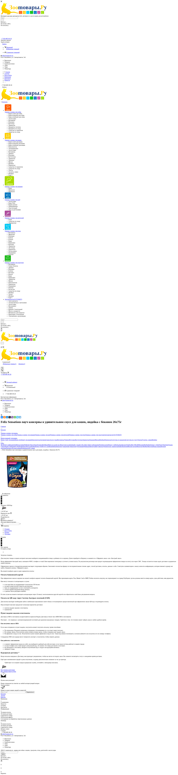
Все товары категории (8, 670)
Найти (3, 754)
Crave (68, 445)
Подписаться (30, 692)
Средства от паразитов (118, 440)
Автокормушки (45, 440)
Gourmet (105, 445)
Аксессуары (53, 440)
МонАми (150, 446)
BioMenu (45, 445)
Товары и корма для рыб (42, 435)
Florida (101, 445)
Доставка (7, 534)
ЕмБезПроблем (123, 446)
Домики (66, 440)
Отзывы (7, 529)
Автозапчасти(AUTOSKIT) (113, 435)
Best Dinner (33, 445)
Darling (72, 445)
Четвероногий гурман (28, 448)
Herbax (117, 445)
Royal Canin (45, 446)
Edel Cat (90, 445)
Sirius (57, 446)
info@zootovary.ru (7, 55)
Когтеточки (78, 440)
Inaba (120, 445)
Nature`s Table (154, 445)
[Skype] (17, 417)
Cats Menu (60, 445)
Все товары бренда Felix (8, 671)
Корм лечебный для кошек (23, 440)
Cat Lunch (54, 445)
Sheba (54, 446)
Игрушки (72, 440)
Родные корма (16, 448)
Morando (141, 445)
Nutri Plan (162, 445)
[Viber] (12, 417)
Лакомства (85, 440)
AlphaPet (23, 445)
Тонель (140, 440)
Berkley (28, 445)
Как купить (8, 530)
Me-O (133, 445)
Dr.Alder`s (85, 445)
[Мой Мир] (7, 417)
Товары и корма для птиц (77, 435)
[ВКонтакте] (2, 417)
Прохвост (9, 448)
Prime (12, 446)
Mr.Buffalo (147, 445)
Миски (97, 440)
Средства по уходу (132, 440)
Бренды (3, 697)
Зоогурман (62, 446)
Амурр (93, 446)
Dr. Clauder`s (78, 445)
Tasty (75, 446)
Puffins (33, 446)
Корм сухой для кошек (8, 440)
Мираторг (139, 446)
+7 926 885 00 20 (6, 38)
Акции (3, 695)
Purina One (38, 446)
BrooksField (13, 445)
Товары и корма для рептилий (59, 435)
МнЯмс (145, 446)
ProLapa (28, 446)
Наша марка (157, 446)
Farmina (39, 445)
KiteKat (129, 445)
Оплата (6, 532)
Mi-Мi (3, 445)
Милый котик (132, 446)
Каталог (3, 694)
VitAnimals (80, 446)
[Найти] (2, 20)
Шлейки (101, 440)
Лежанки (92, 440)
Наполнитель (36, 440)
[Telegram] (20, 417)
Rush (50, 446)
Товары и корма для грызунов (94, 435)
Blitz (49, 445)
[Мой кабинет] (1, 366)
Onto (166, 445)
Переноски (107, 440)
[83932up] (17, 492)
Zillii (89, 446)
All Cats (7, 445)
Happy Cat (111, 445)
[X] (10, 417)
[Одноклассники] (4, 417)
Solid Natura (70, 446)
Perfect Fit (8, 446)
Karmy (124, 445)
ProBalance (22, 446)
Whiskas (85, 446)
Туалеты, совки (147, 440)
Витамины (60, 440)
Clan (64, 445)
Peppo (18, 445)
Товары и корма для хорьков (26, 435)
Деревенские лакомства (110, 446)
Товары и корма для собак (9, 435)
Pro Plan (16, 446)
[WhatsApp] (15, 417)
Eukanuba (96, 445)
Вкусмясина (99, 446)
